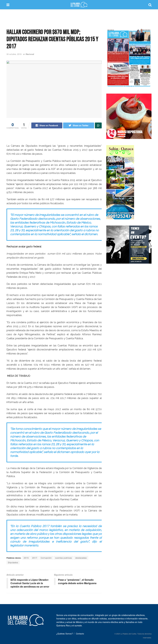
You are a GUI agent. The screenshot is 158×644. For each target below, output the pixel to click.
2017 (34, 557)
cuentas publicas (63, 557)
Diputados (13, 562)
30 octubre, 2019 (13, 54)
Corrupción (46, 557)
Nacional (30, 54)
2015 (26, 557)
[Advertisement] (79, 18)
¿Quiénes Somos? (64, 633)
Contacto (80, 633)
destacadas (81, 557)
